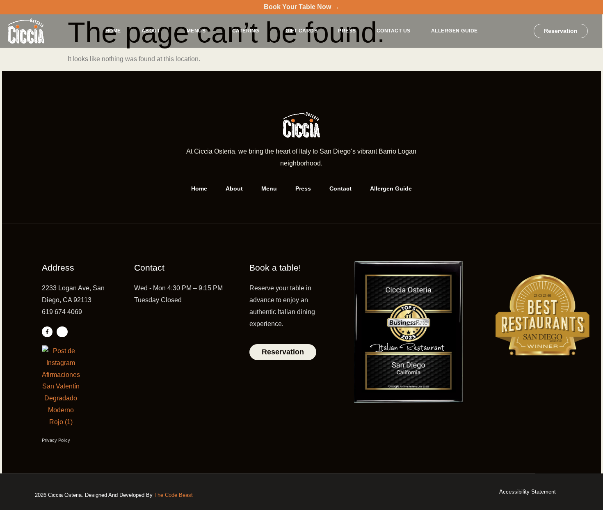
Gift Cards (301, 31)
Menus (196, 31)
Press (347, 31)
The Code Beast (173, 495)
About (151, 31)
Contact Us (394, 31)
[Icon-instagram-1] (62, 331)
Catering (245, 31)
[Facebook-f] (47, 331)
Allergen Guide (454, 31)
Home (113, 31)
